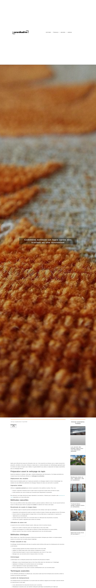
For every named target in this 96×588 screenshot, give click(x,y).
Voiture (48, 32)
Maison (63, 32)
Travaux (55, 32)
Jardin (70, 32)
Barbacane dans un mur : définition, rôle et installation (77, 478)
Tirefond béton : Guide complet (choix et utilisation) (77, 505)
